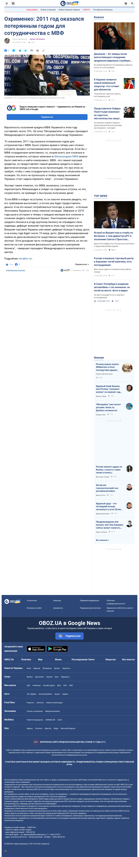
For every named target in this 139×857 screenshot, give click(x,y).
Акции (57, 694)
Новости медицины (35, 720)
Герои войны (32, 10)
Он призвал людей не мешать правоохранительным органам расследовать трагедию (108, 125)
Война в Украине (48, 10)
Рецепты (30, 703)
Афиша (30, 728)
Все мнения (101, 540)
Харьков (36, 668)
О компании (32, 600)
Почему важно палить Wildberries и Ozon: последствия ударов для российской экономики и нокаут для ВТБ (107, 367)
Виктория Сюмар (102, 477)
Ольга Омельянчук (19, 39)
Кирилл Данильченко (104, 374)
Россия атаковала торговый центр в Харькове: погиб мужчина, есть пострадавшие (114, 261)
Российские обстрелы (103, 10)
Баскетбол (39, 677)
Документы (58, 608)
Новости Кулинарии (54, 703)
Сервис (65, 694)
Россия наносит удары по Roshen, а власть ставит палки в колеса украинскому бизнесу (109, 469)
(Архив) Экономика (37, 39)
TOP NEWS (100, 196)
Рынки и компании (35, 711)
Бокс (57, 677)
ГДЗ (28, 685)
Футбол (30, 677)
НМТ (71, 685)
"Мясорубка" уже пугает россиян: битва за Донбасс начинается (108, 407)
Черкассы (66, 668)
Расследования (80, 659)
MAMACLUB (50, 720)
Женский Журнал (68, 728)
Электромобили (45, 694)
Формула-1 (65, 677)
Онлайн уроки (49, 685)
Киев (29, 668)
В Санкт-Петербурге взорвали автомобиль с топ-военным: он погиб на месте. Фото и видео (112, 287)
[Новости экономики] (65, 271)
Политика (26, 659)
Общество (110, 659)
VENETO (86, 10)
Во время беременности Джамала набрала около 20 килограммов (113, 66)
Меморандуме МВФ (66, 156)
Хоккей (49, 677)
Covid (59, 720)
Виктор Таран (101, 396)
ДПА (59, 685)
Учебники (36, 685)
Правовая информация (89, 600)
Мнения (99, 357)
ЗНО (65, 685)
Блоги (91, 659)
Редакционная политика (15, 270)
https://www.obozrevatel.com (94, 780)
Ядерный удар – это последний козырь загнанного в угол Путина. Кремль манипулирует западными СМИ (109, 506)
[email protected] (35, 837)
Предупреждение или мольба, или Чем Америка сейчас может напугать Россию (109, 525)
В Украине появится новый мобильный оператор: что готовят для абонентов (106, 84)
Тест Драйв (31, 694)
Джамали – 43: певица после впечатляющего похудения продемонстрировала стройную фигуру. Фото (112, 57)
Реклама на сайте (34, 608)
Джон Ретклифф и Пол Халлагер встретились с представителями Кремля (114, 245)
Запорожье (47, 668)
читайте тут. (25, 258)
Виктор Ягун (100, 495)
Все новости (128, 659)
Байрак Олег (101, 415)
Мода (56, 728)
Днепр (57, 668)
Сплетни (38, 728)
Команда (57, 600)
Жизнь (58, 659)
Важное (99, 17)
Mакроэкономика (52, 711)
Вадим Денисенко (103, 514)
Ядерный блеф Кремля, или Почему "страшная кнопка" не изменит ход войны (108, 389)
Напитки (40, 703)
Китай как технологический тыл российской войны (107, 488)
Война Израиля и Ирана (69, 10)
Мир (40, 659)
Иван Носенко (101, 532)
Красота (48, 728)
